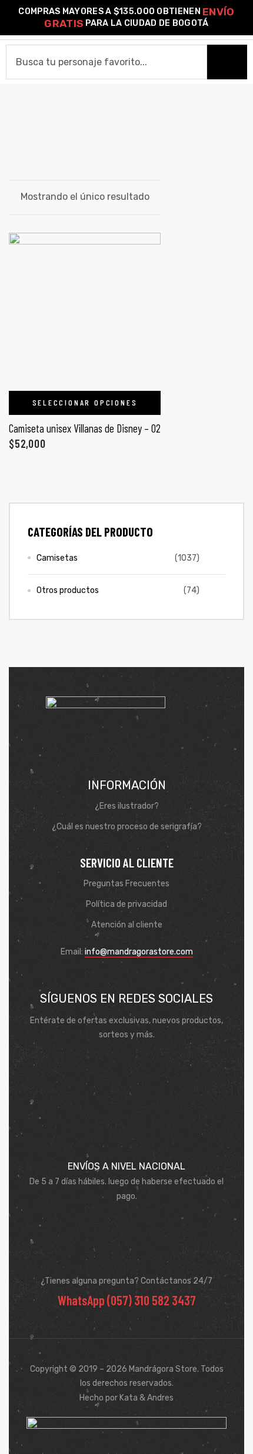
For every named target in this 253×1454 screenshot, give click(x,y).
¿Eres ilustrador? (127, 806)
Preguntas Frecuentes (126, 884)
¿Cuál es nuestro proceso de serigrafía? (127, 827)
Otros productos (67, 590)
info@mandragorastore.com (139, 952)
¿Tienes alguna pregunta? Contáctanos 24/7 (126, 1281)
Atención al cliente (126, 925)
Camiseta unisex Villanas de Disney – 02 (85, 428)
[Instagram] (143, 1063)
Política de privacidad (126, 904)
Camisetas (57, 558)
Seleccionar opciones (85, 402)
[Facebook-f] (109, 1063)
